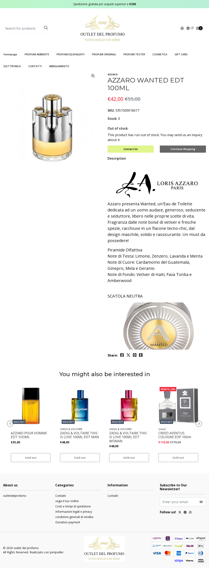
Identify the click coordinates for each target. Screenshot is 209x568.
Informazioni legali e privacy (73, 512)
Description (117, 158)
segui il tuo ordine (67, 501)
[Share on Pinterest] (135, 355)
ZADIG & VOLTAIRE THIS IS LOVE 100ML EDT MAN (79, 435)
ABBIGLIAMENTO (59, 66)
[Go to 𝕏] (179, 512)
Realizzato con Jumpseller (46, 552)
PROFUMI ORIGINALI (104, 54)
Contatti (60, 496)
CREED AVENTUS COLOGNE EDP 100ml (174, 435)
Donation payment (67, 522)
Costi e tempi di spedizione (73, 506)
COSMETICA (159, 54)
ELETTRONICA (12, 66)
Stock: (112, 118)
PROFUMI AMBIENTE (37, 54)
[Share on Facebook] (122, 355)
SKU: (111, 110)
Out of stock (118, 128)
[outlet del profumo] (104, 28)
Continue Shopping (183, 149)
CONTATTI (35, 66)
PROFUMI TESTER (134, 54)
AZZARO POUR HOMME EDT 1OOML (29, 435)
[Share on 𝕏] (128, 355)
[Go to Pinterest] (185, 512)
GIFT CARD (181, 54)
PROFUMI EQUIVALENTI (70, 54)
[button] (190, 28)
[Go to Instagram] (190, 512)
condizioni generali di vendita (74, 517)
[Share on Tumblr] (141, 355)
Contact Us (130, 149)
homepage (10, 54)
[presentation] (10, 424)
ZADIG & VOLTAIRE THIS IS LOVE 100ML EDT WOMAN (128, 437)
